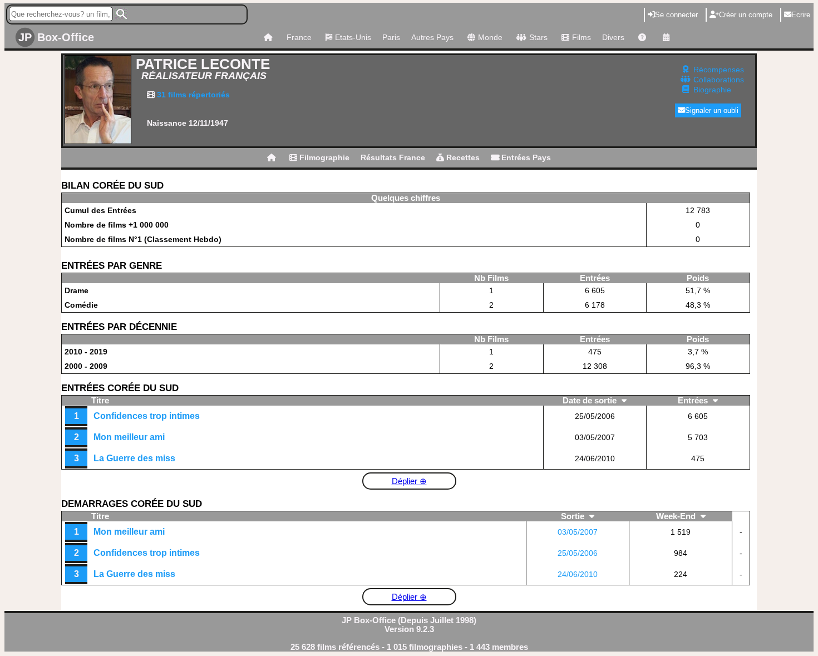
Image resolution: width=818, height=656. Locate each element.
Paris (391, 37)
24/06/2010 (578, 574)
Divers (613, 37)
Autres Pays (432, 37)
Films (581, 37)
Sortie (574, 516)
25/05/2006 (578, 553)
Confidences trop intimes (146, 416)
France (299, 37)
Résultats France (393, 157)
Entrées (694, 400)
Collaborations (718, 79)
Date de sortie (591, 400)
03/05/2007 (578, 531)
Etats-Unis (353, 37)
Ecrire (800, 15)
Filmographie (323, 157)
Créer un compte (745, 15)
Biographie (712, 89)
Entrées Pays (525, 157)
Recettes (462, 157)
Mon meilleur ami (129, 437)
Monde (490, 37)
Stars (538, 37)
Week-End (677, 516)
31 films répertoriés (192, 94)
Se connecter (676, 15)
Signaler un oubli (711, 110)
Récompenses (718, 69)
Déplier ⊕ (409, 481)
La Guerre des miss (134, 458)
